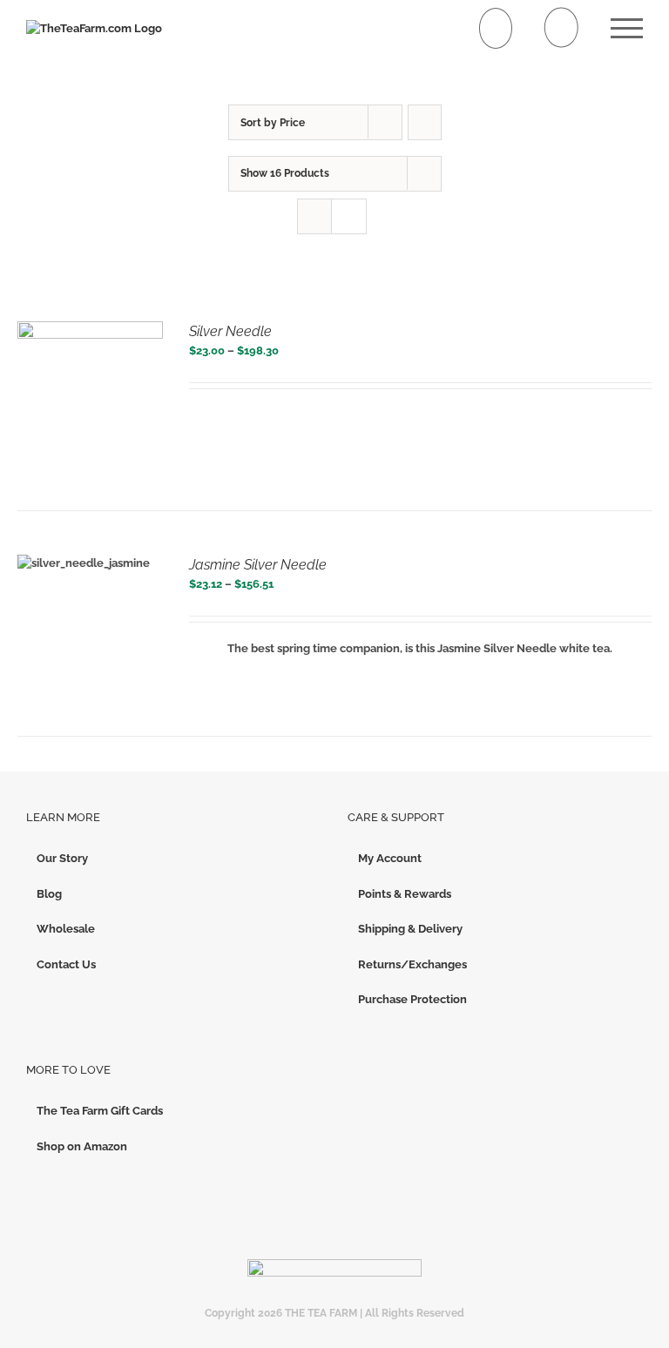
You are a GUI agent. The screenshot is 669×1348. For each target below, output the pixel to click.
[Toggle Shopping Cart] (496, 28)
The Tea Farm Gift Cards (100, 1110)
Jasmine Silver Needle (258, 564)
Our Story (62, 858)
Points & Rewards (404, 893)
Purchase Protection (412, 999)
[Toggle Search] (561, 27)
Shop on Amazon (82, 1146)
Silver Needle (230, 331)
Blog (49, 893)
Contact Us (66, 964)
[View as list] (349, 216)
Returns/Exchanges (412, 964)
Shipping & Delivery (410, 928)
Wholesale (66, 928)
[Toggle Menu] (627, 28)
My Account (390, 858)
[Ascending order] (425, 122)
